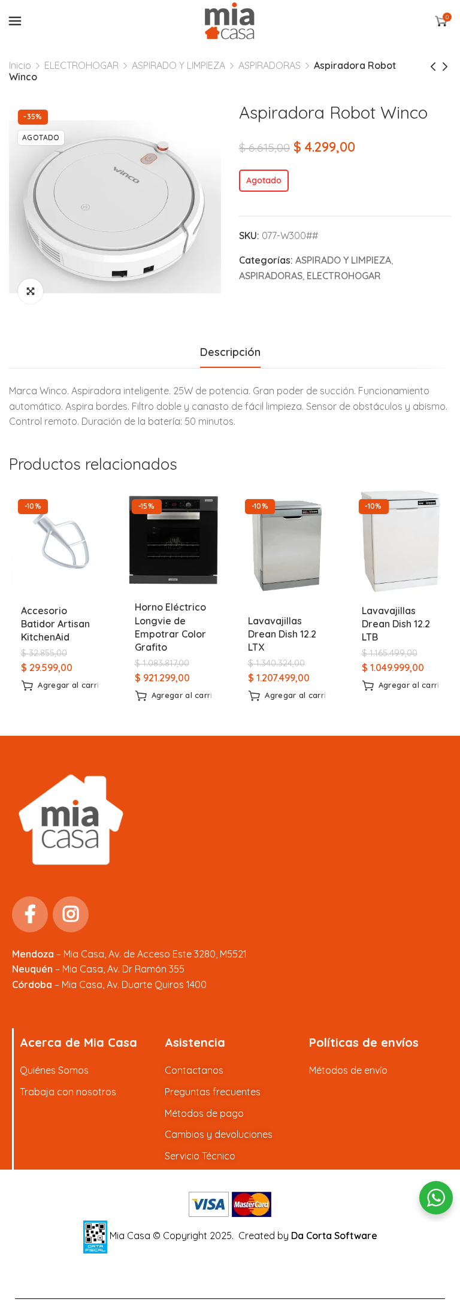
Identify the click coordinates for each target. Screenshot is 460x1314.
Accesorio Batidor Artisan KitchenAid (55, 624)
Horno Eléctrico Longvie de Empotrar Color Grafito (170, 627)
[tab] (230, 352)
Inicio (20, 65)
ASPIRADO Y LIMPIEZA (178, 65)
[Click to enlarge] (30, 291)
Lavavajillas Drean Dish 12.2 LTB (396, 624)
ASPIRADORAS (269, 65)
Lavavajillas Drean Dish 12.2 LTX (282, 634)
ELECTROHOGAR (81, 65)
